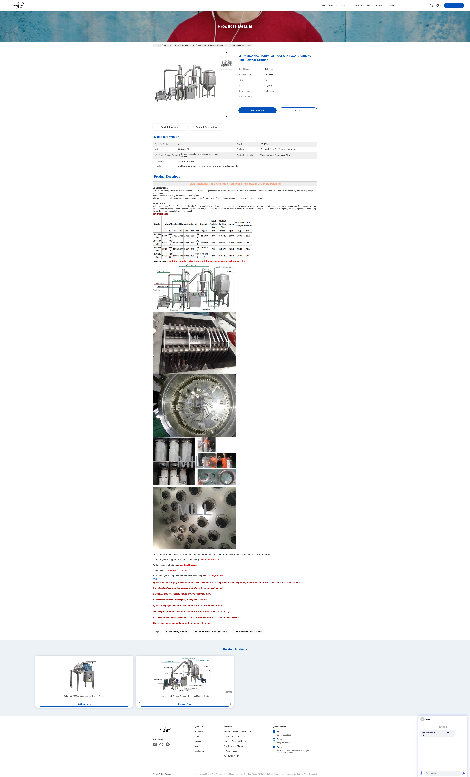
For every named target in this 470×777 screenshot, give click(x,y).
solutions (358, 5)
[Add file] (421, 773)
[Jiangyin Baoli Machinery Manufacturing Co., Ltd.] (19, 5)
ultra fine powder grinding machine (210, 632)
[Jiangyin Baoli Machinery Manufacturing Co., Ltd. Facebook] (155, 744)
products (345, 5)
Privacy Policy (158, 774)
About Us (199, 731)
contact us (380, 5)
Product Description (206, 127)
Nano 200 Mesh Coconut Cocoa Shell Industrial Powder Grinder (184, 696)
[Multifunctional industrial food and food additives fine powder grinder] (185, 83)
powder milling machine (176, 632)
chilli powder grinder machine (248, 632)
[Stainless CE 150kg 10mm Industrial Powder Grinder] (84, 675)
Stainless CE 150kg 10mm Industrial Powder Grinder (84, 696)
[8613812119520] (161, 744)
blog (368, 5)
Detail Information (170, 127)
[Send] (464, 773)
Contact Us (199, 751)
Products (167, 45)
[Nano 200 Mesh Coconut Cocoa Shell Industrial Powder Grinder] (184, 675)
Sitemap (168, 774)
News (391, 5)
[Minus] (463, 719)
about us (333, 5)
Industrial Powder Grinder (185, 45)
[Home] (166, 732)
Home (322, 5)
